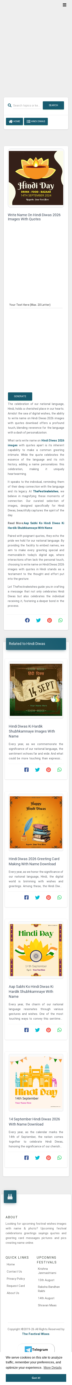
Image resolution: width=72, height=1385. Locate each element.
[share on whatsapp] (60, 621)
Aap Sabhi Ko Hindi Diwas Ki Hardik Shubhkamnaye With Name (31, 991)
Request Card (16, 1286)
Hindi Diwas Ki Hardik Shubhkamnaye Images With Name (32, 731)
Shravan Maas (47, 1305)
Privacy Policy (16, 1278)
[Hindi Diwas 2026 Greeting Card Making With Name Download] (36, 822)
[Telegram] (36, 1350)
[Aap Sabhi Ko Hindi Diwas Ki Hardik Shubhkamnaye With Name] (36, 950)
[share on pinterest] (49, 621)
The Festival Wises (35, 1334)
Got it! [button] (36, 1377)
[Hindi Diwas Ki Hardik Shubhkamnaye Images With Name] (36, 690)
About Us (13, 1293)
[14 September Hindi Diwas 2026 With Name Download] (36, 1083)
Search (53, 105)
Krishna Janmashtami (47, 1271)
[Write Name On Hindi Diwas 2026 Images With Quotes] (36, 177)
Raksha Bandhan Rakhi (49, 1289)
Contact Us (14, 1271)
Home (16, 121)
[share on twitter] (38, 621)
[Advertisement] (36, 46)
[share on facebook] (27, 621)
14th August (46, 1298)
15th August (46, 1280)
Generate (20, 396)
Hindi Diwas (37, 121)
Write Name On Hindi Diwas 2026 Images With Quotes (34, 217)
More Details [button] (53, 1367)
